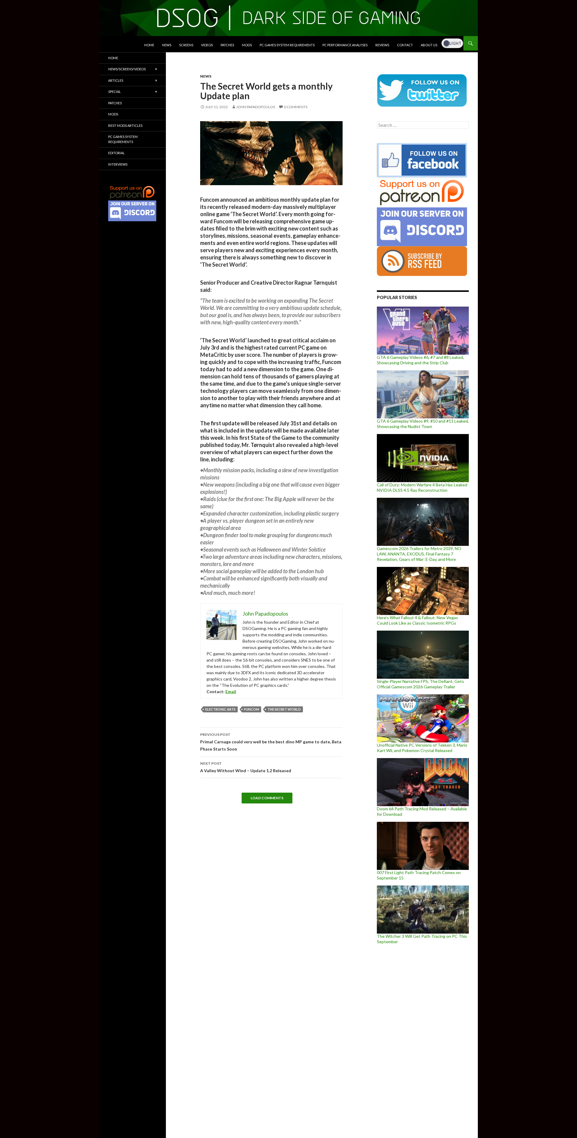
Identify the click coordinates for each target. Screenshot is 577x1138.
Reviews (382, 45)
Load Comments (267, 798)
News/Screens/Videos (127, 69)
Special (114, 91)
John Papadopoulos (255, 107)
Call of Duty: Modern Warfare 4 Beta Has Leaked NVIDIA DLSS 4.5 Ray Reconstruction (422, 487)
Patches (227, 45)
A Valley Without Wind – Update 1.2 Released (245, 767)
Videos (207, 45)
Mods (247, 45)
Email (230, 691)
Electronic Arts (220, 709)
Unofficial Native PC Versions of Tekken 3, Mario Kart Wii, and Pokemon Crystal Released (422, 747)
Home (149, 45)
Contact (405, 45)
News (166, 45)
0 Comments (295, 107)
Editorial (116, 153)
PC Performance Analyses (345, 45)
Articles (115, 80)
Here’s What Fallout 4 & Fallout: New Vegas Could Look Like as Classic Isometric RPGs (417, 620)
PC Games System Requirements (287, 45)
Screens (186, 45)
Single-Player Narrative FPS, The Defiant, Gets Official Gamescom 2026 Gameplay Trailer (420, 684)
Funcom (251, 709)
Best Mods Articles (125, 125)
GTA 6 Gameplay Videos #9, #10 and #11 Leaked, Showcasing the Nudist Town (423, 423)
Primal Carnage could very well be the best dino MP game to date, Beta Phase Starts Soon (270, 741)
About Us (429, 45)
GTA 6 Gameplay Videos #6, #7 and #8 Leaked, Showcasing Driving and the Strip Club (420, 360)
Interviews (117, 164)
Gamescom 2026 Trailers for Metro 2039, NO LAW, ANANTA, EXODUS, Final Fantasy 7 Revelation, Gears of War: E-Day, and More (419, 554)
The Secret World (284, 709)
